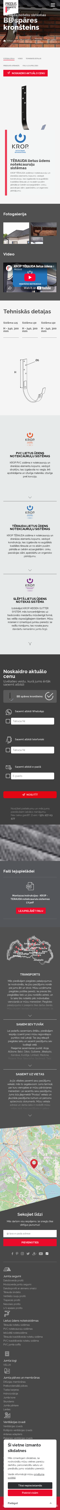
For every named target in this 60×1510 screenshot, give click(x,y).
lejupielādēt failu (30, 911)
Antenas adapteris (12, 1434)
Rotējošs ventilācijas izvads (17, 1430)
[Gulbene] (40, 949)
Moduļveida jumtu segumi (17, 1284)
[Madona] (37, 951)
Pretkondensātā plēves (15, 1386)
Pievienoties (30, 1242)
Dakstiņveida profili (13, 1280)
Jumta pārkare (10, 1405)
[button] (34, 1164)
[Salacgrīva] (29, 940)
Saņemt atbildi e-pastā (28, 767)
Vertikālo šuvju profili (14, 1296)
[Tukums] (21, 950)
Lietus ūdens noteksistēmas (21, 1320)
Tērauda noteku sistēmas (16, 1325)
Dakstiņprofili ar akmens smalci (19, 1288)
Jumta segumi (12, 1276)
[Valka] (37, 941)
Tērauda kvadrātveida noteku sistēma (23, 1336)
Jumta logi (9, 1360)
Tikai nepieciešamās (30, 1485)
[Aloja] (33, 941)
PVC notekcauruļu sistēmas (18, 1329)
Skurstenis (8, 1401)
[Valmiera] (35, 943)
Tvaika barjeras (11, 1389)
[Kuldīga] (17, 952)
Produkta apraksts (11, 66)
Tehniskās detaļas (33, 58)
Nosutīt (32, 794)
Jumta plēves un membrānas (21, 1377)
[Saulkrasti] (30, 946)
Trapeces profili (11, 1300)
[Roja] (20, 945)
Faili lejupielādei (30, 66)
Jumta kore (9, 1397)
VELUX (7, 1365)
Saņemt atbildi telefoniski (29, 739)
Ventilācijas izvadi (14, 1422)
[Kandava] (18, 949)
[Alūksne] (43, 944)
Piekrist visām (30, 1493)
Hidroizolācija (10, 1393)
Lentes (6, 1409)
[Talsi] (16, 947)
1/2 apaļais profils (12, 1308)
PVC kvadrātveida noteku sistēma (21, 1340)
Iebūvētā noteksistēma (15, 1333)
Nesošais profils (11, 1304)
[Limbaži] (32, 945)
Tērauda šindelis (12, 1292)
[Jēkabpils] (38, 956)
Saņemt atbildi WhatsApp (29, 711)
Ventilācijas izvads (13, 1426)
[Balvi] (45, 948)
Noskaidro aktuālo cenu (28, 73)
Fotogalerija (8, 58)
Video (20, 58)
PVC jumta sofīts (12, 1344)
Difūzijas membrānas (14, 1382)
